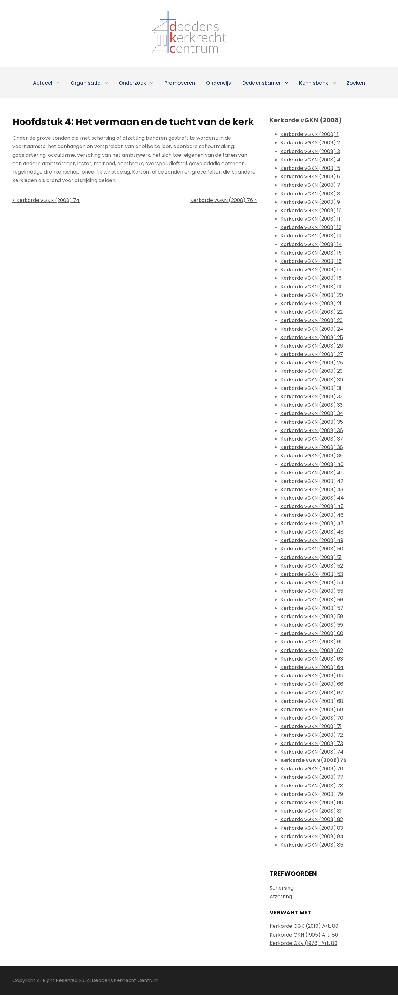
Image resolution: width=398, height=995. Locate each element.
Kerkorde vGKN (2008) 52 (311, 565)
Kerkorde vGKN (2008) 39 (311, 455)
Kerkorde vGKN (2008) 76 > (223, 200)
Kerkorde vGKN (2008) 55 (311, 591)
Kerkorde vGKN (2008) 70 (311, 718)
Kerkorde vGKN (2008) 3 (310, 151)
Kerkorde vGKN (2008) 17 (311, 269)
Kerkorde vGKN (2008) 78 (311, 785)
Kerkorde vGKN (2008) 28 (311, 362)
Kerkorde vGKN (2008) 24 (311, 329)
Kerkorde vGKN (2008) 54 (312, 582)
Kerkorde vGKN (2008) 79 (311, 794)
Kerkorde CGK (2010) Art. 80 (304, 926)
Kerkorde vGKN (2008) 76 (311, 768)
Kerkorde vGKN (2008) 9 (310, 202)
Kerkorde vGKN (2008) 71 (311, 726)
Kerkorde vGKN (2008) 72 (311, 735)
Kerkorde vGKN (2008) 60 (311, 633)
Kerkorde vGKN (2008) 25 (311, 337)
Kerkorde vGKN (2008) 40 (312, 464)
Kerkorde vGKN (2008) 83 (311, 828)
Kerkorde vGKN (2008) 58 (311, 616)
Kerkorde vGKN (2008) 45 (312, 506)
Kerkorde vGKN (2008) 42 (311, 481)
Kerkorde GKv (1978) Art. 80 (303, 943)
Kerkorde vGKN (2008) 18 (311, 278)
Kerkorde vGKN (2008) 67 (311, 692)
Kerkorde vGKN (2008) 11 (310, 218)
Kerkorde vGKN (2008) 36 (311, 430)
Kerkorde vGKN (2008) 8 (310, 193)
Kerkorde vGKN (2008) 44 (312, 498)
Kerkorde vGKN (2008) (306, 120)
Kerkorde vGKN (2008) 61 (311, 641)
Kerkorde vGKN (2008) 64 (312, 667)
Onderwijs (218, 82)
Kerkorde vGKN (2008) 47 (312, 523)
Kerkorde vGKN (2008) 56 (311, 599)
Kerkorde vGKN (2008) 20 (311, 295)
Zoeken (356, 82)
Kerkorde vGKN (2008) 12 (310, 227)
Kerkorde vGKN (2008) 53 (311, 574)
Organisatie (85, 82)
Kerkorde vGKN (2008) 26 (311, 345)
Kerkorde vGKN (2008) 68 (311, 701)
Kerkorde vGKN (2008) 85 (311, 844)
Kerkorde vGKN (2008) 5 (310, 168)
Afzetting (281, 896)
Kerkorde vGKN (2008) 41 (311, 472)
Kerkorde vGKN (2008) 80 (311, 802)
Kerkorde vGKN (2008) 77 (311, 777)
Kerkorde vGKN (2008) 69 (311, 709)
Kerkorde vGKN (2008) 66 (311, 684)
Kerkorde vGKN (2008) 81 (311, 811)
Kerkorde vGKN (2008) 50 (311, 548)
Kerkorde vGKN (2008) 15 (311, 252)
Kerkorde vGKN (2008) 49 (311, 540)
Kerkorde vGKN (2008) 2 (310, 142)
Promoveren (179, 82)
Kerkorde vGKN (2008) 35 (311, 422)
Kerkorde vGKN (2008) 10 (311, 210)
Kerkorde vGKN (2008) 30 (311, 379)
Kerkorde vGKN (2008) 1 (309, 134)
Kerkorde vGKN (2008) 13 (310, 235)
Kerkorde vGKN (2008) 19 (310, 286)
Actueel (42, 82)
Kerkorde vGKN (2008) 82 (311, 819)
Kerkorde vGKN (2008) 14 (311, 244)
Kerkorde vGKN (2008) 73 (311, 743)
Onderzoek (132, 82)
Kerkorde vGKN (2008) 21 (310, 303)
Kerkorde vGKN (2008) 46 (312, 515)
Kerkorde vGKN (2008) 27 (311, 354)
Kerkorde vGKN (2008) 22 (311, 311)
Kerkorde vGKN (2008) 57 (311, 608)
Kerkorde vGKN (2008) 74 (312, 751)
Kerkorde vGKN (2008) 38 (311, 447)
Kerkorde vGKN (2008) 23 (311, 320)
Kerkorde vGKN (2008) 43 (311, 489)
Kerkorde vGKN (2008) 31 (310, 388)
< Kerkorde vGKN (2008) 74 (46, 200)
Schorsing (282, 887)
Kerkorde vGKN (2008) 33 (311, 405)
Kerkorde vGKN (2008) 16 (311, 261)
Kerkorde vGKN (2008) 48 (312, 531)
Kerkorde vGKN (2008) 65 (311, 675)
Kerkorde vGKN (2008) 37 (311, 438)
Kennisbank (313, 82)
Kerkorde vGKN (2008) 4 (310, 159)
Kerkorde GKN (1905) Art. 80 (304, 934)
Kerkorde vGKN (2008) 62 (311, 650)
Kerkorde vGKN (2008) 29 (311, 371)
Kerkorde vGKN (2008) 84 (312, 836)
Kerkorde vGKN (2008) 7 (310, 185)
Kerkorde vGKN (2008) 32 (311, 396)
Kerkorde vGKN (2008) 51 (311, 557)
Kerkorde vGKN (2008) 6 (310, 176)
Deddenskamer (261, 82)
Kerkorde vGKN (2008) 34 (311, 413)
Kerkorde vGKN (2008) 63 (311, 658)
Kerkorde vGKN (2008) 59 (311, 624)
